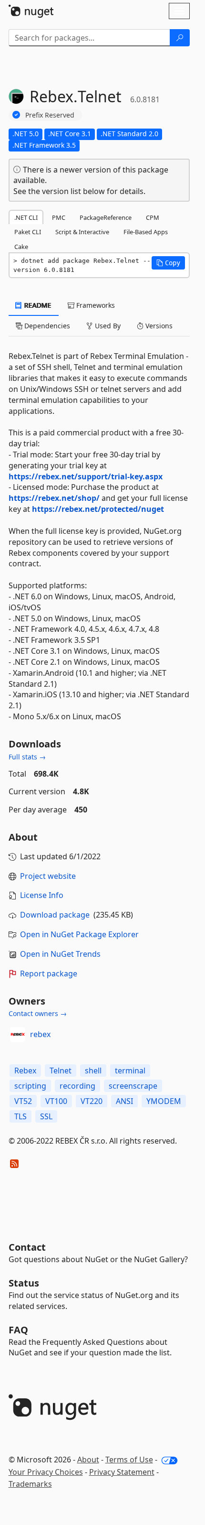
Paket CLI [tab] (27, 231)
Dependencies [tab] (46, 325)
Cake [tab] (21, 246)
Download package (55, 914)
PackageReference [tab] (106, 217)
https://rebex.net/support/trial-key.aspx (86, 476)
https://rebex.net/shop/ (54, 498)
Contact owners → (38, 1013)
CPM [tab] (152, 217)
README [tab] (36, 305)
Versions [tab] (158, 325)
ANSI (124, 1101)
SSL (46, 1116)
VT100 (56, 1101)
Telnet (61, 1070)
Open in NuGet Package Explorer (79, 934)
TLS (20, 1116)
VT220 (91, 1101)
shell (93, 1070)
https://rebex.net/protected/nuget (98, 509)
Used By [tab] (107, 325)
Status (24, 1282)
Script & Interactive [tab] (82, 231)
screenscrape (133, 1086)
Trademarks (30, 1484)
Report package (48, 973)
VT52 (23, 1101)
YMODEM (163, 1101)
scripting (30, 1086)
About (88, 1459)
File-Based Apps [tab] (145, 231)
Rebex (25, 1070)
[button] (168, 263)
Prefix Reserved (49, 114)
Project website (48, 876)
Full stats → (27, 756)
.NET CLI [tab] (26, 217)
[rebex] (17, 1034)
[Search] (180, 37)
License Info (41, 895)
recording (77, 1086)
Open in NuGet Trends (60, 954)
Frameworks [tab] (94, 305)
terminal (130, 1070)
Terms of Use (129, 1459)
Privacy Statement (121, 1472)
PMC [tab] (58, 217)
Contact (27, 1247)
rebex (40, 1034)
